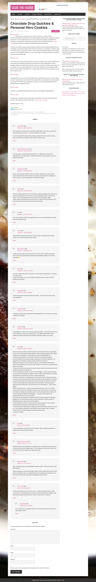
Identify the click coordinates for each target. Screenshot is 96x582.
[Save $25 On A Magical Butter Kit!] (70, 61)
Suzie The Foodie (23, 7)
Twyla (18, 346)
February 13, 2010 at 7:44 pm (24, 348)
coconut (28, 112)
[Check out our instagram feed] (43, 9)
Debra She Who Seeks (23, 149)
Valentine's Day (40, 112)
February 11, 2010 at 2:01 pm (24, 151)
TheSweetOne (21, 169)
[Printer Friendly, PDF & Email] (14, 107)
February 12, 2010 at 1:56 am (24, 292)
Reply (14, 140)
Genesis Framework (52, 580)
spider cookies (43, 113)
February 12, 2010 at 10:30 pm (25, 310)
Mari (18, 423)
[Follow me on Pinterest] (42, 9)
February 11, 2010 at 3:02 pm (24, 190)
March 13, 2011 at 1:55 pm (24, 463)
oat (39, 113)
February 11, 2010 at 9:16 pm (24, 250)
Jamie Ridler (20, 126)
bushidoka (20, 308)
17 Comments (55, 31)
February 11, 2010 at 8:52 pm (24, 232)
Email (11, 552)
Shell (18, 268)
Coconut (24, 113)
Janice (19, 230)
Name (11, 546)
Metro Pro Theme (43, 580)
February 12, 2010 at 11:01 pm (25, 328)
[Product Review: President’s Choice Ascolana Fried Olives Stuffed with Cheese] (74, 25)
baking (18, 112)
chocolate (22, 112)
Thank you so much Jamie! (41, 100)
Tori (18, 212)
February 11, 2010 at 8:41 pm (24, 214)
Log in (63, 580)
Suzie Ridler (20, 461)
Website (12, 559)
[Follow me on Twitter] (40, 9)
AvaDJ (19, 189)
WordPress (59, 580)
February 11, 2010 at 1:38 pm (24, 128)
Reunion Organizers (22, 441)
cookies (32, 112)
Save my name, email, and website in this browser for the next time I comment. (29, 568)
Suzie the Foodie (51, 113)
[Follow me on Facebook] (39, 9)
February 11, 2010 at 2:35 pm (24, 170)
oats (36, 112)
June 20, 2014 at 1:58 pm (26, 505)
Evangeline (20, 290)
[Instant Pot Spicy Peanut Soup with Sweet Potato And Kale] (74, 81)
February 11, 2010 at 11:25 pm (25, 270)
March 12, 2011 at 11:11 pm (24, 443)
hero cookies (34, 113)
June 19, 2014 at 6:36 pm (23, 488)
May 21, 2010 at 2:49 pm (23, 425)
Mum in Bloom (21, 248)
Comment (13, 529)
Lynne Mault (20, 486)
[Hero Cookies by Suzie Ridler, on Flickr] (14, 34)
